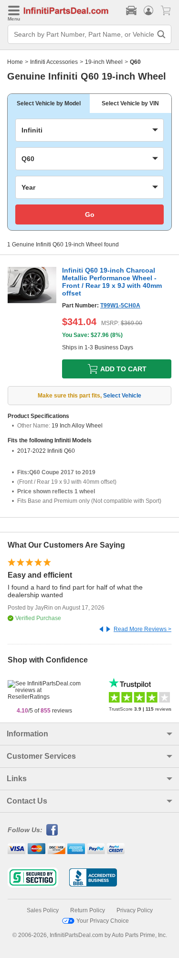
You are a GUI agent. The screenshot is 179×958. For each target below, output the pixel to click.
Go (90, 214)
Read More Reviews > (142, 629)
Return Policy (87, 910)
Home (15, 62)
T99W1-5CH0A (120, 305)
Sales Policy (43, 910)
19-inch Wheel (104, 62)
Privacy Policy (134, 910)
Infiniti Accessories (54, 62)
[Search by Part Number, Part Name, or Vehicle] (161, 34)
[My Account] (148, 10)
